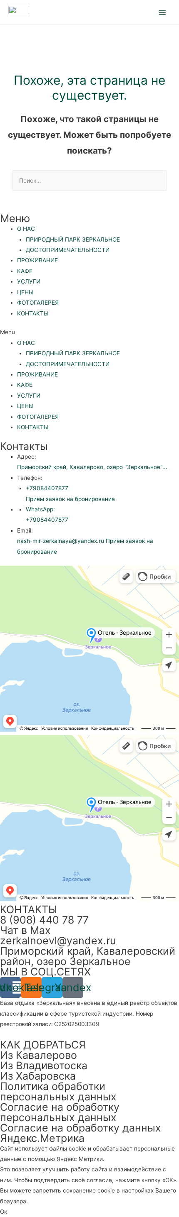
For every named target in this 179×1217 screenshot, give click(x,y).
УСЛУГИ (28, 281)
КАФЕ (24, 271)
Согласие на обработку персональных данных (59, 1112)
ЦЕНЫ (25, 292)
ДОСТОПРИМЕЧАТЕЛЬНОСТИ (67, 250)
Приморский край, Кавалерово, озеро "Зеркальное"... (92, 467)
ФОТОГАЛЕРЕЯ (38, 302)
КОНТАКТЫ (33, 313)
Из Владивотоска (43, 1065)
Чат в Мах (25, 930)
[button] (89, 332)
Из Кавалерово (38, 1055)
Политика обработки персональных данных (58, 1091)
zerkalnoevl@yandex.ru (58, 940)
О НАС (26, 228)
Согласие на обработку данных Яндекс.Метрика (80, 1133)
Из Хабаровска (38, 1076)
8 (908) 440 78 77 (44, 920)
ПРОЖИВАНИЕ (37, 260)
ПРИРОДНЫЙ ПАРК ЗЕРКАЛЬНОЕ (73, 239)
